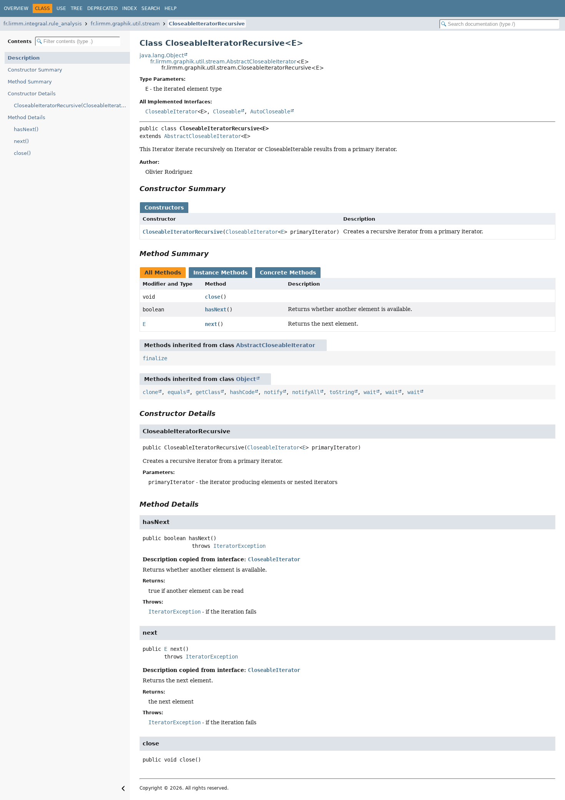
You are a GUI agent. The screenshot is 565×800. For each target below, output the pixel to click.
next (211, 324)
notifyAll (306, 392)
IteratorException (239, 546)
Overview (16, 8)
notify (273, 392)
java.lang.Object (162, 55)
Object (246, 379)
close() (22, 153)
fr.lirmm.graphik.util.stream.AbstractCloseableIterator (223, 61)
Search (150, 8)
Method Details (26, 117)
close (212, 297)
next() (21, 141)
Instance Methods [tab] (220, 272)
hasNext (215, 309)
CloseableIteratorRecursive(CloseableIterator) (71, 105)
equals (177, 392)
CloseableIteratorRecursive (207, 24)
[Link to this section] (231, 189)
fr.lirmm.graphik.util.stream (125, 24)
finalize (155, 358)
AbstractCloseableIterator (202, 136)
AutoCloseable (270, 111)
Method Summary (30, 82)
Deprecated (102, 8)
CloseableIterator (171, 111)
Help (170, 8)
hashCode (242, 392)
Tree (77, 8)
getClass (208, 392)
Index (129, 8)
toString (341, 392)
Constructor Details (32, 93)
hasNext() (26, 129)
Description (24, 58)
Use (61, 8)
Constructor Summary (35, 70)
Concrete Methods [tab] (288, 272)
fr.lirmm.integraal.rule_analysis (42, 24)
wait (370, 392)
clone (150, 392)
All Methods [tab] (163, 272)
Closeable (227, 111)
